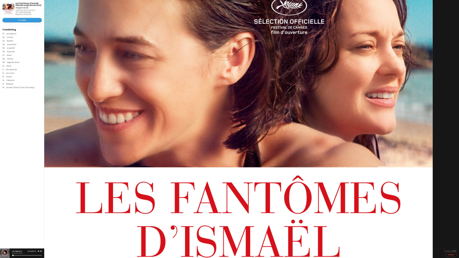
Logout (451, 255)
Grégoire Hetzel (17, 253)
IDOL (455, 251)
